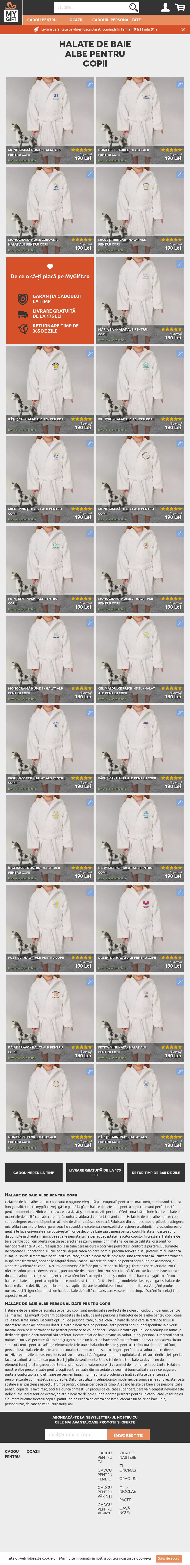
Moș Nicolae (127, 1489)
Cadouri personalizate (116, 20)
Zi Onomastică (127, 1468)
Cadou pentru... (43, 20)
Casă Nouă (124, 1510)
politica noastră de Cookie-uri (129, 1558)
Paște (125, 1500)
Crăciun (127, 1478)
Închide (183, 29)
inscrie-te (128, 1434)
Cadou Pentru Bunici (105, 1509)
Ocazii (76, 20)
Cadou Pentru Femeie (105, 1474)
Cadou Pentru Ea (105, 1457)
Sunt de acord (168, 1558)
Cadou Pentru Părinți (105, 1491)
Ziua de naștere (127, 1455)
